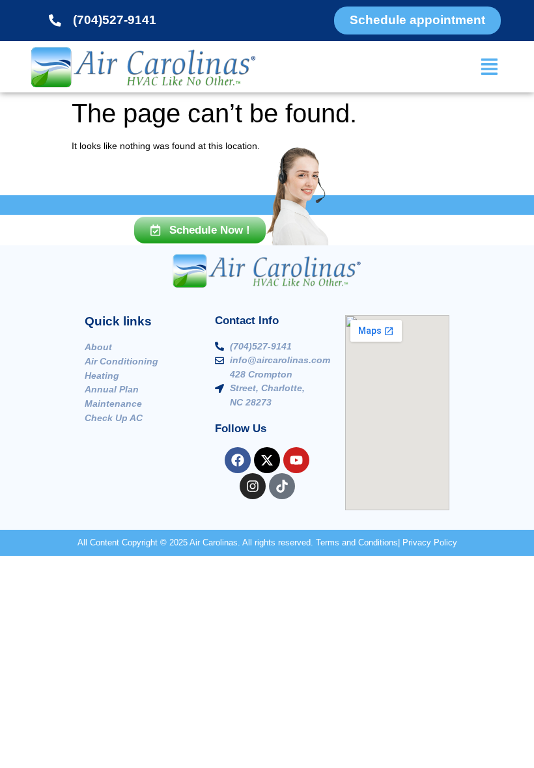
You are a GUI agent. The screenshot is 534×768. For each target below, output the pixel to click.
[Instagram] (253, 486)
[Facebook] (238, 460)
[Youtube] (296, 460)
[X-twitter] (267, 460)
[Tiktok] (282, 486)
